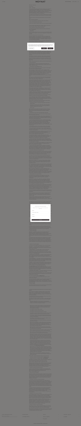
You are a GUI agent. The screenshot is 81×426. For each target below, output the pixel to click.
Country (33, 210)
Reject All (44, 48)
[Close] (49, 205)
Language (33, 214)
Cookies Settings (31, 48)
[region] (41, 46)
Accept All (50, 48)
